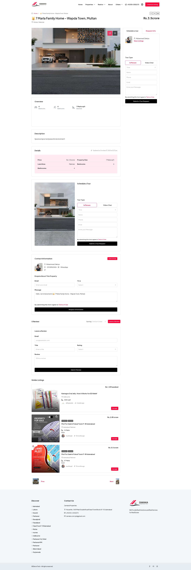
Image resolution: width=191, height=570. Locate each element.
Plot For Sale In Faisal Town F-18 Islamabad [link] (78, 424)
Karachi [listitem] (35, 513)
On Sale (70, 420)
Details (114, 408)
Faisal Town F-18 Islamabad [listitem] (42, 526)
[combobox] (97, 210)
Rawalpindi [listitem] (36, 519)
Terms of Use (102, 239)
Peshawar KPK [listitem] (37, 542)
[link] (45, 398)
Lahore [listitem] (35, 509)
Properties (89, 4)
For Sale (64, 420)
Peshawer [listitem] (36, 545)
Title (36, 345)
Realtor (100, 4)
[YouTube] (154, 566)
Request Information (76, 309)
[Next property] (117, 481)
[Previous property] (36, 481)
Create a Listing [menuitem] (152, 4)
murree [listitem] (35, 532)
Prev (42, 481)
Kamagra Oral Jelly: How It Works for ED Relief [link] (79, 393)
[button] (151, 13)
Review (37, 354)
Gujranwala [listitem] (36, 552)
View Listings (139, 41)
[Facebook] (150, 566)
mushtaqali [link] (69, 436)
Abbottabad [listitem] (37, 549)
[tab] (109, 33)
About (110, 4)
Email (37, 281)
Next (111, 481)
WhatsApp (64, 267)
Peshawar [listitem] (36, 516)
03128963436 (52, 267)
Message (38, 290)
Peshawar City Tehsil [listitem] (39, 539)
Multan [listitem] (35, 529)
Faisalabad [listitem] (36, 523)
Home (80, 4)
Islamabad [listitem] (36, 506)
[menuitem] (132, 4)
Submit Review (76, 370)
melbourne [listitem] (36, 536)
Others (118, 4)
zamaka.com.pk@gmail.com (75, 516)
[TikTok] (157, 566)
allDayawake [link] (69, 403)
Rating (79, 345)
